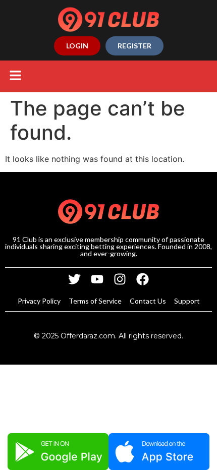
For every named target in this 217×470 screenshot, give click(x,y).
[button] (15, 76)
